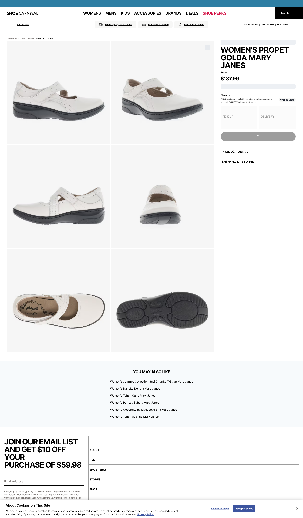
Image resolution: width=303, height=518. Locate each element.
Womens (11, 38)
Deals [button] (192, 13)
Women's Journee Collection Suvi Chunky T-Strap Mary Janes (151, 381)
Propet (224, 72)
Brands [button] (173, 13)
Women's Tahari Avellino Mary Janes (134, 416)
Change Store (287, 99)
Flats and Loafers (44, 38)
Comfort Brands (26, 38)
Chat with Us (267, 24)
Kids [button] (125, 13)
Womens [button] (92, 13)
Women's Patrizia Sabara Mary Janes (134, 402)
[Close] (297, 508)
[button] (18, 24)
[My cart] (269, 13)
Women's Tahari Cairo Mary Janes (132, 395)
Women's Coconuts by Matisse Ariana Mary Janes (143, 409)
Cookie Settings (220, 508)
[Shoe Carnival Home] (22, 13)
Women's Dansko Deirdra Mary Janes (135, 388)
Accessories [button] (147, 13)
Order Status (251, 24)
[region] (151, 509)
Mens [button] (110, 13)
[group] (239, 117)
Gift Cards (282, 24)
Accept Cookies (244, 508)
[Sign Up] (80, 481)
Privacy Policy (145, 514)
